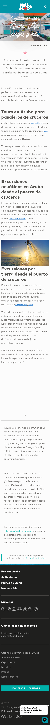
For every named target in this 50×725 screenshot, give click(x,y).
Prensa (5, 671)
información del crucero (17, 530)
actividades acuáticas (17, 219)
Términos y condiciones (14, 707)
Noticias (6, 667)
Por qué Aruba (10, 571)
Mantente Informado (26, 688)
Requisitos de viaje (36, 558)
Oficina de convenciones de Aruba (20, 652)
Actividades (9, 577)
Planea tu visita (11, 582)
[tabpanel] (25, 390)
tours (46, 131)
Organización (8, 662)
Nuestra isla (9, 588)
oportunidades (36, 123)
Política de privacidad (13, 711)
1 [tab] (25, 415)
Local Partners (9, 676)
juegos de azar (21, 305)
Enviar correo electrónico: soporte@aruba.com (15, 634)
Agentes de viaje (10, 657)
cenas (30, 305)
